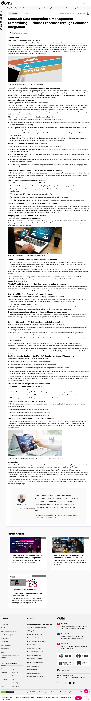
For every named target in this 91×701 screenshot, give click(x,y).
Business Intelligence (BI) (35, 652)
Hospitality (4, 679)
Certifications (5, 638)
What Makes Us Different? (9, 631)
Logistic (14, 669)
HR (2, 683)
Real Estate (15, 686)
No (86, 698)
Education (4, 672)
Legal (2, 686)
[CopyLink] (1, 29)
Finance (3, 676)
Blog (8, 8)
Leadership (4, 642)
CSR (2, 652)
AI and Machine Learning (34, 648)
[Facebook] (1, 15)
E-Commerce (5, 669)
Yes (78, 698)
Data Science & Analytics (35, 658)
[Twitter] (1, 22)
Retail (13, 676)
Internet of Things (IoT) (34, 655)
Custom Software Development (37, 627)
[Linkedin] (1, 18)
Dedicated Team (32, 669)
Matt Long (82, 13)
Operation (15, 672)
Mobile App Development (35, 634)
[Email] (1, 25)
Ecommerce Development (35, 638)
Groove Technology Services (45, 517)
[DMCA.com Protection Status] (7, 692)
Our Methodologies (7, 635)
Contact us (4, 624)
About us (3, 628)
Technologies (15, 8)
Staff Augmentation (33, 666)
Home (4, 8)
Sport (13, 679)
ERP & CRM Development (35, 645)
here (58, 515)
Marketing (15, 683)
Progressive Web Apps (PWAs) (37, 641)
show (25, 33)
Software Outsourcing (34, 673)
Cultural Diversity (6, 645)
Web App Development (34, 631)
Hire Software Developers (35, 676)
